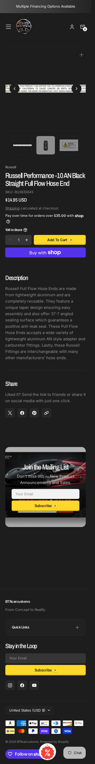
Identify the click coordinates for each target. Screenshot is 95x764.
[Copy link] (46, 409)
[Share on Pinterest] (34, 409)
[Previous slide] (15, 87)
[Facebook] (22, 685)
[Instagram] (10, 685)
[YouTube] (34, 685)
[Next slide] (77, 87)
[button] (8, 27)
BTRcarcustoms (28, 742)
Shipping (12, 204)
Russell (10, 163)
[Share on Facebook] (22, 409)
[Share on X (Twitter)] (10, 409)
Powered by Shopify (54, 742)
